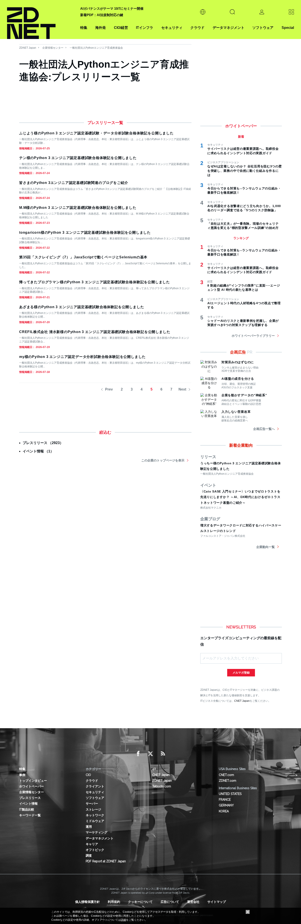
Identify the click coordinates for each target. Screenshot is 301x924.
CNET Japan (242, 700)
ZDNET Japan (27, 47)
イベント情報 (28, 803)
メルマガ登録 (241, 672)
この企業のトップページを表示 (162, 460)
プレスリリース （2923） (43, 443)
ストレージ (93, 809)
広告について (170, 902)
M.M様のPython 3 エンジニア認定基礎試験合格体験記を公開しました (77, 207)
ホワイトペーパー (31, 786)
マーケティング (96, 832)
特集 (83, 28)
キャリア (92, 844)
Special (288, 28)
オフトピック (95, 850)
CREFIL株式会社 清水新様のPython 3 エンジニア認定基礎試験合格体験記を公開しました (94, 332)
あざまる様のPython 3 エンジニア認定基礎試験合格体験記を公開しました (81, 307)
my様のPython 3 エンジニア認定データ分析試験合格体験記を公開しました (82, 357)
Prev (109, 389)
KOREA (224, 811)
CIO (88, 775)
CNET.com (226, 775)
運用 (89, 826)
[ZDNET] (41, 19)
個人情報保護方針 (87, 902)
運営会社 (193, 902)
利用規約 (114, 902)
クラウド (197, 28)
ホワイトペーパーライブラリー (253, 335)
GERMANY (226, 805)
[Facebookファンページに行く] (138, 753)
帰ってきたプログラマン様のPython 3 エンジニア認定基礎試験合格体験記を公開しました (94, 282)
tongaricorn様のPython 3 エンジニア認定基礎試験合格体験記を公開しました (85, 232)
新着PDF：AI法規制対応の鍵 (101, 15)
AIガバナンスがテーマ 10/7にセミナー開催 (111, 8)
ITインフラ (144, 28)
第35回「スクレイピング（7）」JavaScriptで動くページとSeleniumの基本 (83, 257)
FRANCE (225, 799)
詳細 (123, 919)
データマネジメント (228, 28)
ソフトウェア (262, 28)
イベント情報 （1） (38, 451)
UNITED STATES (230, 794)
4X (154, 769)
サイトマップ (216, 902)
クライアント (95, 786)
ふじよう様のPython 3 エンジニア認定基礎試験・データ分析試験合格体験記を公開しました (96, 133)
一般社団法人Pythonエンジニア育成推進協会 (96, 47)
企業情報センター (52, 47)
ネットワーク (95, 815)
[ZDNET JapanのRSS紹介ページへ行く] (162, 753)
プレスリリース (30, 798)
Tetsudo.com (161, 786)
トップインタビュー (33, 780)
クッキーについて (140, 902)
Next (182, 389)
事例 (22, 775)
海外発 (100, 28)
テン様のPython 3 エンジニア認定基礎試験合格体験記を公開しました (78, 158)
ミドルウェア (95, 821)
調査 (89, 855)
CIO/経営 (121, 28)
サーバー (92, 803)
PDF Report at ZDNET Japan (106, 861)
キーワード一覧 (30, 815)
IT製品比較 (26, 809)
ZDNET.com (227, 780)
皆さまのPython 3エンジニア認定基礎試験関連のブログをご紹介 (73, 183)
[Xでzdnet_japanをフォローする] (150, 753)
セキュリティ (171, 28)
